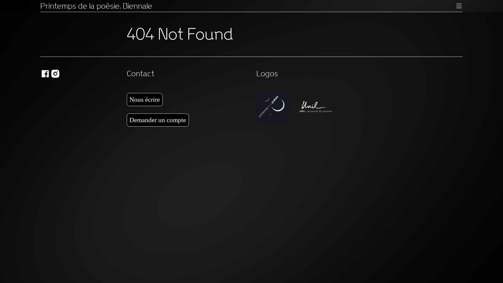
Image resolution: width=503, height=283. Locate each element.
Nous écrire (144, 99)
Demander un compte (157, 119)
